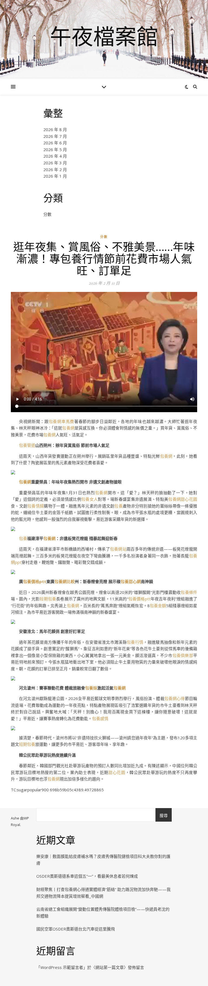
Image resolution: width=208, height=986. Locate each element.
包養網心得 (174, 698)
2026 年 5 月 (55, 149)
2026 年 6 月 (55, 142)
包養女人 (89, 499)
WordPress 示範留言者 (61, 967)
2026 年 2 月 (55, 169)
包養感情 (100, 718)
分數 (47, 214)
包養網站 (118, 549)
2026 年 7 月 (55, 136)
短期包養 (48, 598)
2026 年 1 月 (55, 176)
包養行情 (135, 642)
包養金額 (158, 605)
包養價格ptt (34, 581)
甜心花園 (189, 499)
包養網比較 (64, 581)
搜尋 (164, 815)
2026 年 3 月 (55, 162)
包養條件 (189, 592)
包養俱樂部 (183, 655)
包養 (118, 506)
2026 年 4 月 (55, 156)
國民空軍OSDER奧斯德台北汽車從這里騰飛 (75, 929)
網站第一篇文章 (109, 967)
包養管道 (27, 445)
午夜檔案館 (104, 36)
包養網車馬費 (61, 421)
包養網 (68, 428)
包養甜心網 (131, 581)
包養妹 (91, 688)
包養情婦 (35, 506)
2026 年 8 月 (55, 129)
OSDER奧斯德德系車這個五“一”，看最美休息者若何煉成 (87, 876)
